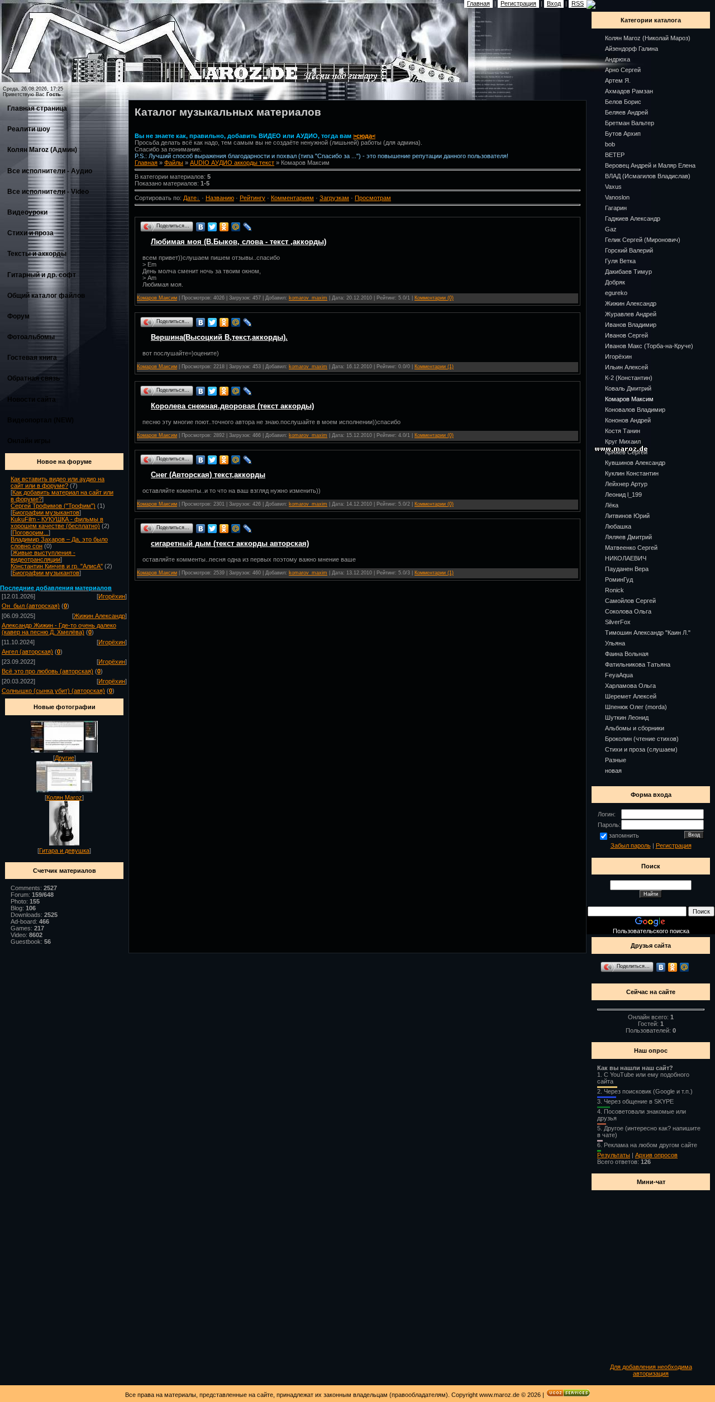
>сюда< (364, 135)
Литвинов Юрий (627, 515)
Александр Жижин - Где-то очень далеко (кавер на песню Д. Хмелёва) (59, 628)
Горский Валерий (629, 250)
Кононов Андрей (628, 420)
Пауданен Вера (627, 568)
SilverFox (618, 622)
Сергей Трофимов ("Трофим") (53, 505)
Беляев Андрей (626, 112)
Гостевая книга (32, 358)
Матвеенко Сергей (631, 547)
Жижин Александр (99, 615)
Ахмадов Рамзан (629, 91)
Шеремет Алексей (630, 696)
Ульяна (615, 643)
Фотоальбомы (31, 337)
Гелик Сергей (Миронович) (642, 239)
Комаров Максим (157, 298)
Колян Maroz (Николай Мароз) (647, 38)
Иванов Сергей (626, 335)
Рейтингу (252, 197)
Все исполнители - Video (48, 192)
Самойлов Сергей (630, 600)
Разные (615, 760)
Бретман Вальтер (629, 123)
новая (613, 770)
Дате (190, 197)
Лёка (611, 505)
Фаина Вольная (627, 653)
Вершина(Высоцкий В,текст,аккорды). (219, 337)
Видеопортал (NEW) (40, 420)
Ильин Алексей (626, 367)
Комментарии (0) (434, 298)
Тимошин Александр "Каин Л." (647, 632)
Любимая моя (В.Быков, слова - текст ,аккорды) (238, 241)
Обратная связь (33, 378)
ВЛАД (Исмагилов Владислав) (647, 176)
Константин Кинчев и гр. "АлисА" (57, 566)
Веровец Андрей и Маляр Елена (650, 165)
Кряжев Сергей (626, 452)
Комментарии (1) (434, 366)
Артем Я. (618, 80)
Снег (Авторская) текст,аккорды (208, 474)
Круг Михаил (623, 441)
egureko (616, 292)
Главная (146, 162)
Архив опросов (656, 1155)
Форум (18, 316)
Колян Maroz (64, 797)
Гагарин (616, 208)
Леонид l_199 (623, 494)
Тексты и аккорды (36, 254)
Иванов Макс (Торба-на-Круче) (649, 346)
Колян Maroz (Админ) (42, 150)
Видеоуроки (27, 212)
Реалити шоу (28, 129)
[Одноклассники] (224, 227)
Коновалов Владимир (635, 409)
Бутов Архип (623, 133)
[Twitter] (212, 227)
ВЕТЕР (615, 154)
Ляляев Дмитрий (628, 537)
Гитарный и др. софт (41, 275)
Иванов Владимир (630, 324)
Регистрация (674, 845)
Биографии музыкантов (45, 512)
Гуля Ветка (620, 261)
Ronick (614, 590)
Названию (220, 197)
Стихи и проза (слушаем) (641, 749)
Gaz (611, 229)
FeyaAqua (619, 675)
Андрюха (617, 59)
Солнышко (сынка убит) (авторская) (53, 690)
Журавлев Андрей (630, 314)
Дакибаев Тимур (628, 271)
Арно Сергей (623, 69)
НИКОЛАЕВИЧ (625, 558)
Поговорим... (30, 532)
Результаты (613, 1155)
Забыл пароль (631, 845)
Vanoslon (617, 197)
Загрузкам (334, 197)
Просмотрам (373, 197)
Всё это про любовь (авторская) (47, 671)
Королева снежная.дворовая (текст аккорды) (232, 406)
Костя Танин (622, 430)
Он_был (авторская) (31, 605)
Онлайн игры (28, 441)
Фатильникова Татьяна (637, 664)
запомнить (624, 835)
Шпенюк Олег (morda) (636, 707)
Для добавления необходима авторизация (651, 1370)
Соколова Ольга (628, 611)
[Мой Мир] (236, 227)
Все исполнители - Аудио (49, 171)
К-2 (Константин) (628, 377)
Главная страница (37, 108)
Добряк (615, 282)
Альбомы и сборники (634, 728)
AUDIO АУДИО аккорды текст (232, 162)
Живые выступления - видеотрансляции (43, 556)
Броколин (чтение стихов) (642, 738)
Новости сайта (31, 399)
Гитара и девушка (64, 850)
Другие (64, 757)
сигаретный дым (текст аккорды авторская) (230, 543)
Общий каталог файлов (46, 296)
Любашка (618, 526)
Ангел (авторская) (27, 651)
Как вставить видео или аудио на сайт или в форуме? (57, 482)
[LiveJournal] (248, 227)
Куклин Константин (632, 473)
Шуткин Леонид (627, 717)
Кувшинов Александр (635, 462)
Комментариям (292, 197)
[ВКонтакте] (201, 227)
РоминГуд (619, 579)
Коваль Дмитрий (628, 388)
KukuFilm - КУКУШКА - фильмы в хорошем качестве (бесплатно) (57, 522)
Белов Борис (623, 101)
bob (610, 144)
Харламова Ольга (630, 685)
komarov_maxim (308, 298)
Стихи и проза (30, 233)
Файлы (173, 162)
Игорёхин (111, 596)
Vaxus (613, 186)
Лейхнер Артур (626, 484)
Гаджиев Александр (632, 218)
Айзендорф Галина (631, 48)
